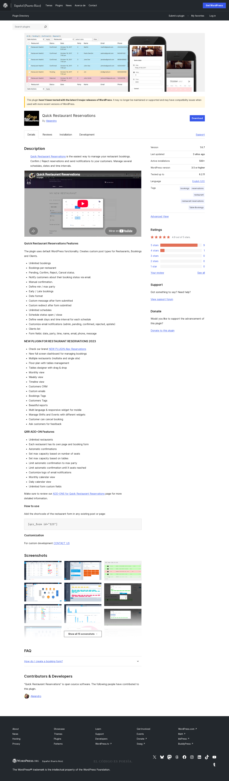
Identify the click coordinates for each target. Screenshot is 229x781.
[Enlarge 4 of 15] (57, 630)
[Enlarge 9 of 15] (97, 629)
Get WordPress (214, 5)
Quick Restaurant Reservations (48, 156)
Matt (182, 734)
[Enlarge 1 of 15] (57, 565)
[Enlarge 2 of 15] (57, 586)
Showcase (59, 729)
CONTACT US (62, 543)
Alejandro (51, 120)
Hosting (16, 738)
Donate (142, 738)
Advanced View (160, 216)
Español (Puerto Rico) (52, 761)
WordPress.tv (103, 743)
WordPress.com (187, 729)
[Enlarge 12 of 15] (137, 587)
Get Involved (143, 729)
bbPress (183, 738)
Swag (141, 743)
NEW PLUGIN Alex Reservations (67, 348)
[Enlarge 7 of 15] (97, 586)
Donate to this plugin (162, 330)
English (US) (198, 181)
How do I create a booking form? (43, 661)
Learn (98, 729)
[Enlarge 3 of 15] (57, 608)
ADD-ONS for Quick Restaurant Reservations (79, 493)
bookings (185, 188)
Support (200, 134)
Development (87, 134)
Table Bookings (196, 207)
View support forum (162, 299)
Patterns (58, 743)
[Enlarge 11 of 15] (137, 565)
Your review (157, 272)
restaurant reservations (193, 201)
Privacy (16, 743)
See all (201, 272)
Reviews (47, 134)
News (15, 734)
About (15, 729)
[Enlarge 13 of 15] (137, 612)
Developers (101, 738)
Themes (58, 734)
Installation (66, 134)
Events (140, 734)
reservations (198, 188)
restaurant (199, 195)
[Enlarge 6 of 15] (97, 565)
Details (31, 134)
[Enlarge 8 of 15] (97, 608)
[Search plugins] (45, 27)
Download (197, 118)
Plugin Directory (20, 15)
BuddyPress (185, 743)
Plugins (57, 738)
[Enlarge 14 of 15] (137, 632)
